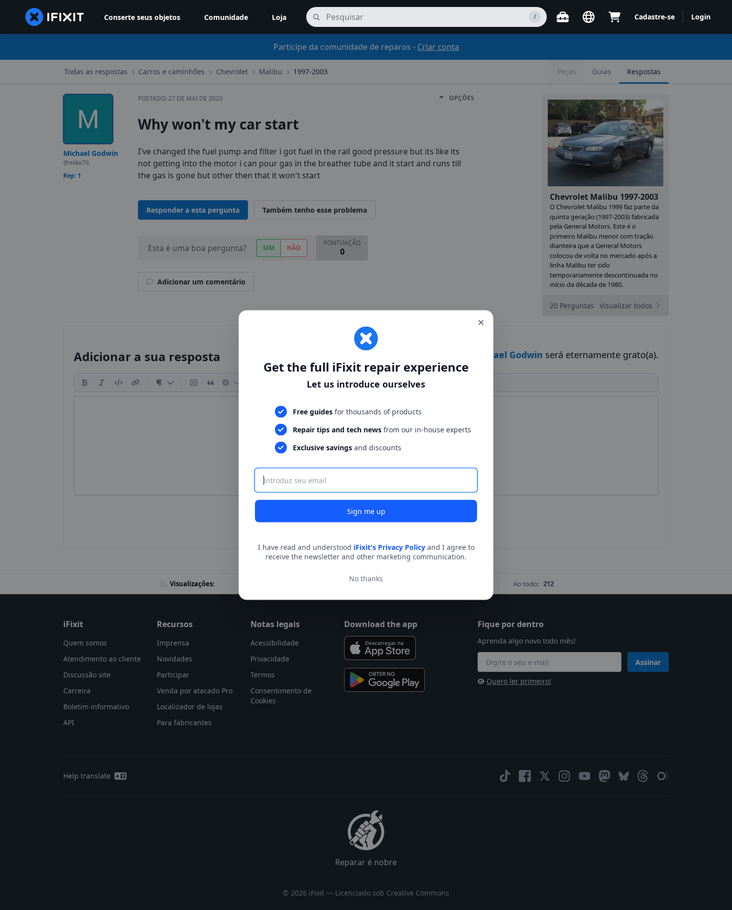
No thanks (366, 578)
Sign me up (366, 511)
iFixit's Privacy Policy (389, 546)
